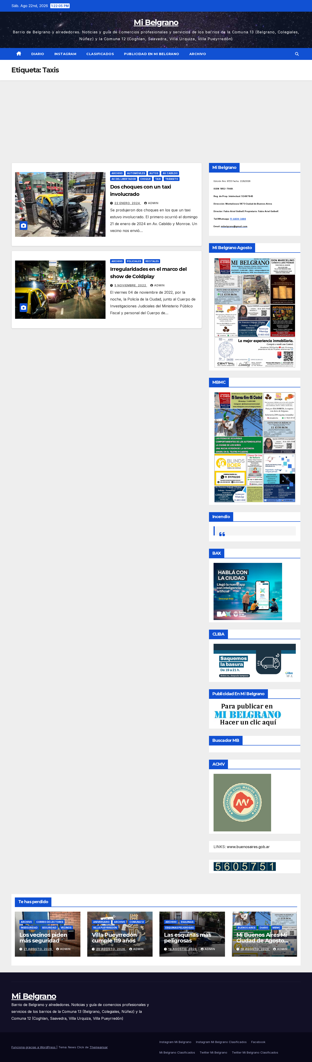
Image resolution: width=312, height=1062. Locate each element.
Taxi (158, 179)
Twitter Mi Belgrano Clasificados (255, 1052)
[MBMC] (255, 447)
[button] (297, 54)
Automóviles (136, 173)
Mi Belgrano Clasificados (177, 1052)
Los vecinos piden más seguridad (43, 938)
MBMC (276, 927)
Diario (37, 54)
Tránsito (171, 179)
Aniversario (101, 922)
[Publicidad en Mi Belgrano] (248, 714)
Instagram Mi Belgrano (175, 1042)
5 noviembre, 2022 (130, 285)
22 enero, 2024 (127, 203)
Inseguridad (29, 927)
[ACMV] (242, 802)
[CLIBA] (255, 661)
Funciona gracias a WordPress (33, 1047)
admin (153, 203)
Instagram (65, 54)
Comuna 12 (137, 922)
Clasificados (100, 54)
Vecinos (66, 927)
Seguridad (49, 927)
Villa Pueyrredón (105, 927)
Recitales (152, 261)
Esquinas (187, 922)
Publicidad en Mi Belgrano (151, 54)
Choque (145, 179)
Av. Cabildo (170, 173)
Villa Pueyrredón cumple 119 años (114, 938)
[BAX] (248, 591)
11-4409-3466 (238, 219)
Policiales (134, 261)
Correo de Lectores (49, 922)
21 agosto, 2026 (38, 949)
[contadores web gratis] (245, 866)
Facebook (258, 1042)
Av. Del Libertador (123, 179)
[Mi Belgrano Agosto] (255, 312)
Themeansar (99, 1047)
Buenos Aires (246, 927)
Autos (153, 173)
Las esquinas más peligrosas (187, 938)
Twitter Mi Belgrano (213, 1052)
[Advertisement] (156, 115)
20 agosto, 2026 (111, 949)
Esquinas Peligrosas (179, 927)
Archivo (197, 54)
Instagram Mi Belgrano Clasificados (221, 1042)
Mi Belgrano (156, 22)
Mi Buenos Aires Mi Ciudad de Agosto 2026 (261, 941)
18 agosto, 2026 (255, 949)
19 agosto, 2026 (183, 949)
